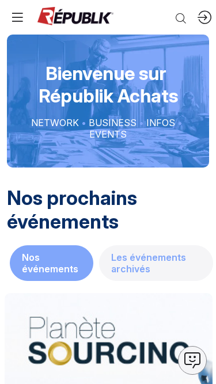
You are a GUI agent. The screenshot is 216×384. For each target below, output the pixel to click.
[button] (17, 17)
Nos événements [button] (50, 263)
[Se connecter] (204, 17)
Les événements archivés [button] (148, 263)
